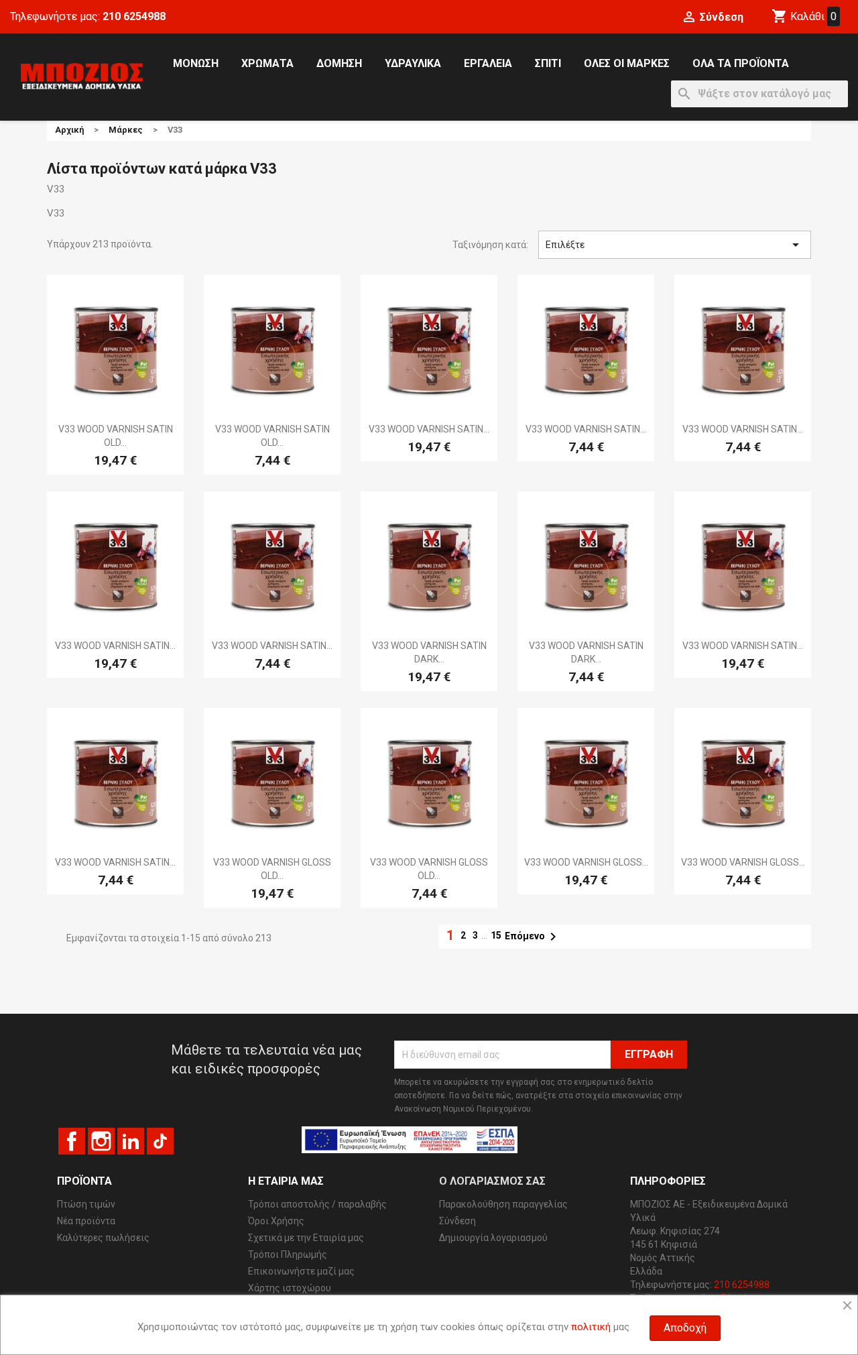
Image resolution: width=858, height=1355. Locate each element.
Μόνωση (196, 63)
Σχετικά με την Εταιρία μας (306, 1237)
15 (496, 935)
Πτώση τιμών (86, 1204)
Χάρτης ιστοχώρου (289, 1288)
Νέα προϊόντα (86, 1221)
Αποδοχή (685, 1327)
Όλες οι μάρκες (627, 63)
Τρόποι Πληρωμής (287, 1254)
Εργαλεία (488, 63)
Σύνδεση (457, 1221)
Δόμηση (339, 63)
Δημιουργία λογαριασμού (493, 1237)
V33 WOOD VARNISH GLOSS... (586, 862)
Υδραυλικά (413, 63)
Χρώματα (267, 63)
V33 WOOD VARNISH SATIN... (429, 429)
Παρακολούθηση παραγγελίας (503, 1204)
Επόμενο (533, 937)
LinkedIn (130, 1141)
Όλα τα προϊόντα (740, 63)
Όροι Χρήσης (276, 1221)
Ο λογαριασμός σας (492, 1181)
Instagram (101, 1141)
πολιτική (591, 1327)
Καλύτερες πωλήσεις (103, 1237)
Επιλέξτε (675, 245)
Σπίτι (548, 63)
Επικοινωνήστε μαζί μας (301, 1271)
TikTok (160, 1141)
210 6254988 (134, 16)
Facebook (71, 1141)
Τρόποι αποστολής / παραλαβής (317, 1204)
